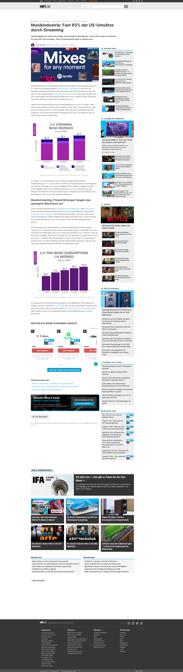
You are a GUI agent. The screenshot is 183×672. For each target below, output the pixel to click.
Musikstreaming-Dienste (75, 653)
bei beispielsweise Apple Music (68, 209)
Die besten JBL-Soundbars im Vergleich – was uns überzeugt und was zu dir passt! (117, 340)
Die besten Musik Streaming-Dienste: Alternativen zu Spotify (55, 386)
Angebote (123, 651)
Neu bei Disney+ (72, 649)
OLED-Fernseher (46, 637)
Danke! (122, 637)
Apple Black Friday (47, 666)
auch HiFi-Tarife (58, 306)
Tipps (121, 649)
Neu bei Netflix (72, 637)
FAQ (95, 637)
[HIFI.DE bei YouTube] (134, 1)
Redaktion (123, 633)
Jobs (121, 639)
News (55, 1)
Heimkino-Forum (99, 643)
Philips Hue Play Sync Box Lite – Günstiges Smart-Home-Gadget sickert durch (107, 572)
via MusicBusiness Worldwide (65, 94)
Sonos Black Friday (47, 655)
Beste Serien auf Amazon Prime (77, 639)
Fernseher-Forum (99, 641)
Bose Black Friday (46, 657)
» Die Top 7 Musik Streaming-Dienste (64, 370)
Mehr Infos (34, 425)
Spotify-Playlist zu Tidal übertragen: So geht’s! (116, 402)
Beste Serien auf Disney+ (75, 645)
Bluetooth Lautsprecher (48, 647)
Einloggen (97, 635)
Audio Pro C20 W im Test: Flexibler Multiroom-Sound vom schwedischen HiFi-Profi (55, 564)
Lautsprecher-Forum (100, 645)
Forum (77, 1)
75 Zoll (53, 635)
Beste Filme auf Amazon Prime (77, 641)
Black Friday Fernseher (48, 649)
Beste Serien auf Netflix (75, 633)
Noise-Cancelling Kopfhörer (49, 645)
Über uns (123, 635)
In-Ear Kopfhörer (46, 643)
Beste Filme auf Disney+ (75, 647)
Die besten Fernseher (48, 633)
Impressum (139, 671)
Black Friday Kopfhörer (48, 651)
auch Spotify (89, 209)
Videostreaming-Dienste (75, 651)
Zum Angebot (42, 350)
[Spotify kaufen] (68, 336)
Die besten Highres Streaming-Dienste (46, 390)
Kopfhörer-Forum (99, 647)
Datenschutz (54, 671)
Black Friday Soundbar (48, 653)
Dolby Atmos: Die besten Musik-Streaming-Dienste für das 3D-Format (116, 385)
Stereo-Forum (98, 639)
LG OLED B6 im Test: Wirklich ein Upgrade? (44, 569)
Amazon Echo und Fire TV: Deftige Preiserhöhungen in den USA (102, 569)
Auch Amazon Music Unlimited (42, 214)
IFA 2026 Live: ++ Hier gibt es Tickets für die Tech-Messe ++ (101, 561)
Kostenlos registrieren (100, 633)
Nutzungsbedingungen (68, 671)
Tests (41, 1)
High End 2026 (93, 1)
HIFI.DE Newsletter (37, 396)
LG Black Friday (46, 664)
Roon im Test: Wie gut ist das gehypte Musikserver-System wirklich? (116, 379)
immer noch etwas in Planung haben (78, 308)
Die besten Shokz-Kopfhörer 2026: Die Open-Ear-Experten (116, 328)
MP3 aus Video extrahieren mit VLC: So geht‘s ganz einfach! (116, 396)
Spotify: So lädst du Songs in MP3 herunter (114, 373)
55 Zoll (43, 635)
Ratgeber (70, 1)
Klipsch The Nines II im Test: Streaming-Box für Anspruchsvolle (50, 561)
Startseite (35, 21)
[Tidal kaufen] (42, 336)
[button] (95, 364)
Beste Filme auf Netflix (74, 635)
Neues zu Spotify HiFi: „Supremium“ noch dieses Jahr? (52, 384)
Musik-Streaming (45, 21)
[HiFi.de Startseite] (45, 6)
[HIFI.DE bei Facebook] (142, 1)
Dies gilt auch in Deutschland (69, 89)
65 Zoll (48, 635)
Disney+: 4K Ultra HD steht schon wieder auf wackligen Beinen (103, 564)
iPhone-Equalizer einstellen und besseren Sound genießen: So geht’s (117, 390)
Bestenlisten (48, 1)
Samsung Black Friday (48, 662)
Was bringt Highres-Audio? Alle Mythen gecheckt (116, 367)
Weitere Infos (45, 359)
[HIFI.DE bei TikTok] (139, 1)
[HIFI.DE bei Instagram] (136, 1)
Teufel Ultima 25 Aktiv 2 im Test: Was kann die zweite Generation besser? (53, 572)
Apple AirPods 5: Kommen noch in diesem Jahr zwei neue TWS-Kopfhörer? (106, 566)
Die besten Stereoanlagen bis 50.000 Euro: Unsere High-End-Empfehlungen (116, 345)
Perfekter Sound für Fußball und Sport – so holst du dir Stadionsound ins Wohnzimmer (116, 321)
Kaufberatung (62, 1)
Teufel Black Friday (47, 660)
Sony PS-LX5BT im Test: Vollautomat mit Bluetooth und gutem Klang (51, 566)
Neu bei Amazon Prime (74, 643)
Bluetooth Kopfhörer (47, 641)
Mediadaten (43, 671)
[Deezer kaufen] (94, 336)
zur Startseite (41, 417)
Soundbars (44, 639)
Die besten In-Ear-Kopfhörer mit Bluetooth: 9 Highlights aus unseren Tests (115, 352)
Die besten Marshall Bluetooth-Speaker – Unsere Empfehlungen (117, 334)
